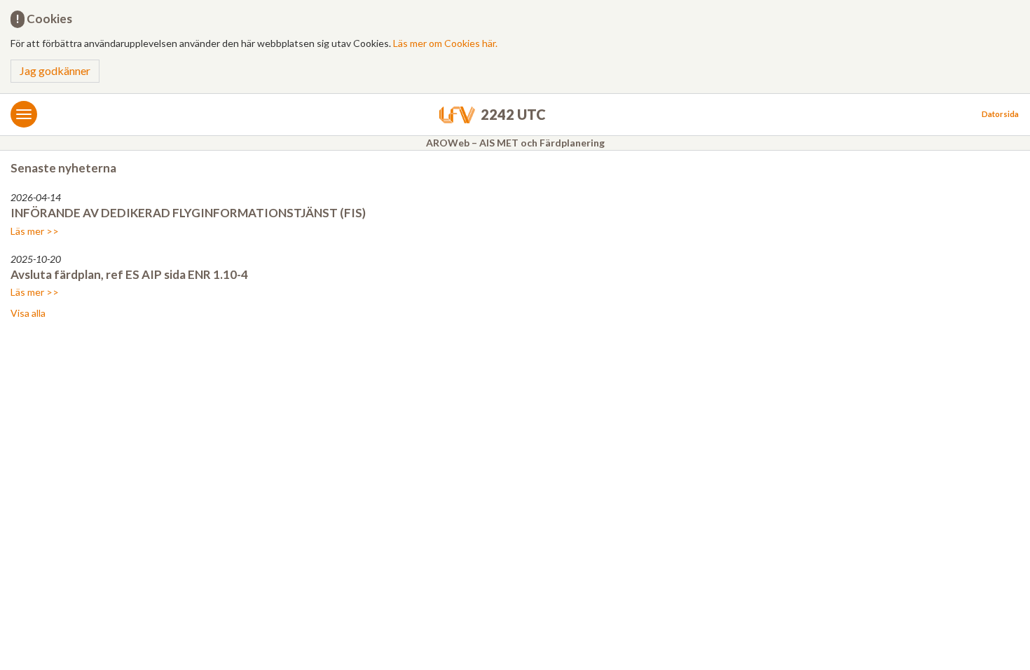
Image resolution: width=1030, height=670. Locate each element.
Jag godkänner (55, 70)
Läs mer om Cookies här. (445, 43)
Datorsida (1000, 113)
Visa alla (28, 313)
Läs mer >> (35, 231)
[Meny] (24, 114)
